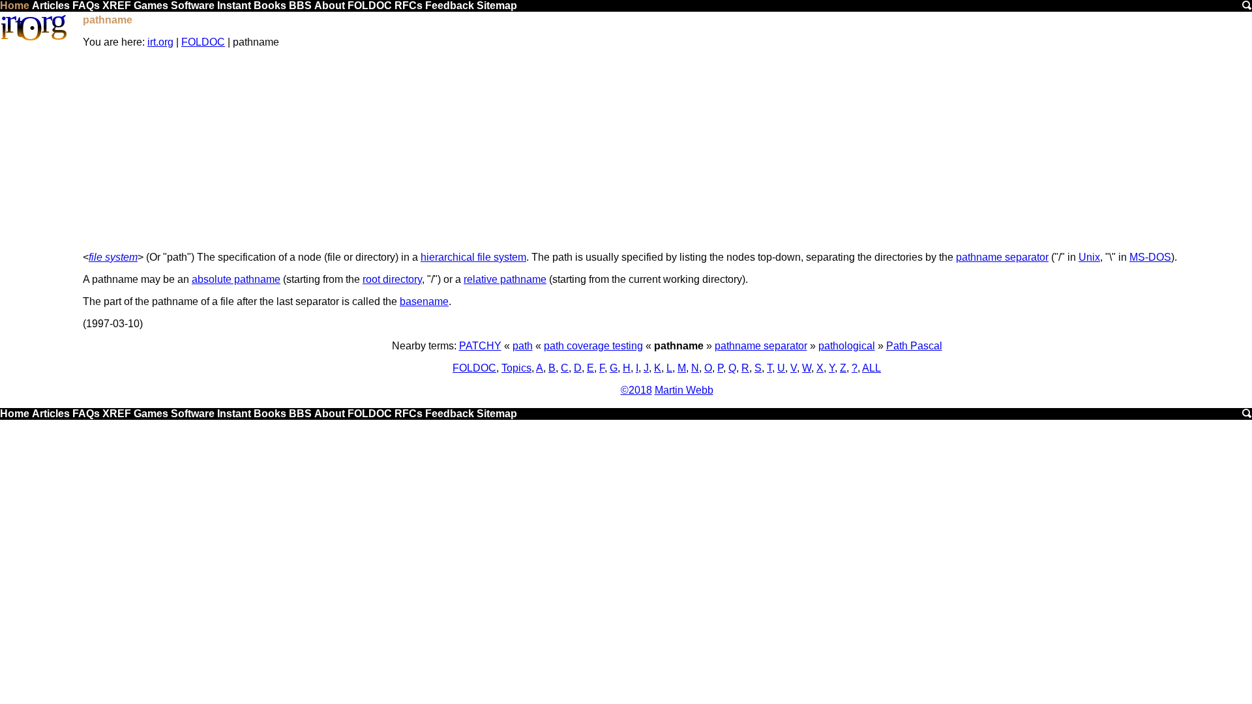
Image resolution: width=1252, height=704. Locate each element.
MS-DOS (1150, 257)
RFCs (409, 5)
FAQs (86, 5)
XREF (116, 5)
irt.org (160, 42)
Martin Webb (684, 390)
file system (113, 257)
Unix (1089, 257)
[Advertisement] (667, 150)
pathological (846, 345)
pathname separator (1002, 257)
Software (193, 5)
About (329, 5)
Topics (516, 368)
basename (424, 301)
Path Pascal (914, 345)
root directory (392, 279)
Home (14, 5)
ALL (871, 368)
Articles (51, 5)
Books (270, 5)
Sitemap (497, 5)
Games (151, 5)
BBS (300, 5)
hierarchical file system (473, 257)
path (523, 345)
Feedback (449, 5)
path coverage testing (593, 345)
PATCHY (480, 345)
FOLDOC (370, 5)
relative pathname (505, 279)
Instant (234, 5)
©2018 (636, 390)
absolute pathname (236, 279)
